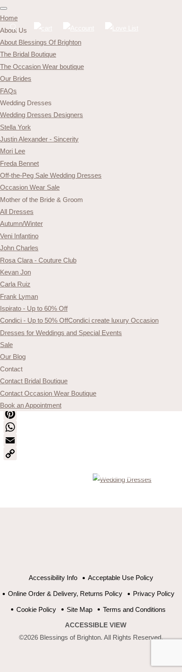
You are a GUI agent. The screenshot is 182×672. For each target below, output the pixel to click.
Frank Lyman (19, 296)
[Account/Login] (78, 28)
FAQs (8, 91)
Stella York (15, 127)
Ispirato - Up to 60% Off (34, 308)
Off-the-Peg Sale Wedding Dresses (51, 175)
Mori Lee (12, 151)
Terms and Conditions (134, 609)
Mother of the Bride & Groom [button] (41, 199)
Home (9, 18)
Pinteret (105, 545)
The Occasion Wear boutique (42, 66)
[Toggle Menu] (3, 8)
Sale (6, 344)
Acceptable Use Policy (120, 577)
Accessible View (95, 625)
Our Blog (13, 356)
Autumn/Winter (21, 223)
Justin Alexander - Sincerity (39, 139)
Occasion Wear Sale (30, 187)
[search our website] (13, 32)
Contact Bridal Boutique (34, 381)
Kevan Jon (15, 272)
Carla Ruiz (15, 284)
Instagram (127, 545)
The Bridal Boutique (28, 54)
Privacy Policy (153, 593)
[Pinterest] (91, 413)
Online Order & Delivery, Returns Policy (65, 593)
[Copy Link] (91, 453)
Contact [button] (11, 369)
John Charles (19, 248)
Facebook (61, 545)
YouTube (83, 545)
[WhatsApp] (91, 427)
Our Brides (15, 78)
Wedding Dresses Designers (41, 114)
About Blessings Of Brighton (40, 42)
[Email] (91, 440)
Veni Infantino (19, 236)
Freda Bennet (19, 163)
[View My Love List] (121, 28)
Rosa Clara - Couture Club (38, 260)
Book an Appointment (30, 405)
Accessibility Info (53, 577)
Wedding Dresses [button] (26, 103)
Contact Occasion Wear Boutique (48, 393)
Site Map (79, 609)
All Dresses (17, 211)
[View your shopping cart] (43, 28)
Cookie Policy (36, 609)
